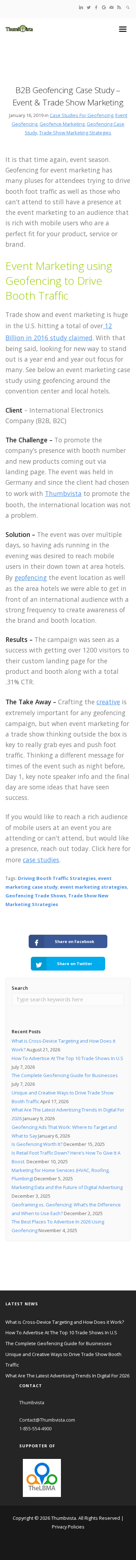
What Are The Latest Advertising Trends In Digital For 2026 (67, 1375)
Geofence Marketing (62, 124)
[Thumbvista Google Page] (104, 7)
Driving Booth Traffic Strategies (57, 878)
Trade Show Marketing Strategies (75, 132)
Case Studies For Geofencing (81, 115)
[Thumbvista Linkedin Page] (81, 7)
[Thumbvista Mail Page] (112, 7)
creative (108, 701)
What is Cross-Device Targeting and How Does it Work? (64, 1322)
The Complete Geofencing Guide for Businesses (65, 1075)
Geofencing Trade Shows (35, 895)
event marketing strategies (93, 887)
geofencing (31, 577)
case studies (41, 859)
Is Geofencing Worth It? (37, 1144)
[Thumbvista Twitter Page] (89, 7)
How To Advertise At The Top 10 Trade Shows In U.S (67, 1058)
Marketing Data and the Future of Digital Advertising (67, 1187)
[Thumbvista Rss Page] (119, 7)
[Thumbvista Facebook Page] (96, 7)
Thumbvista (63, 493)
